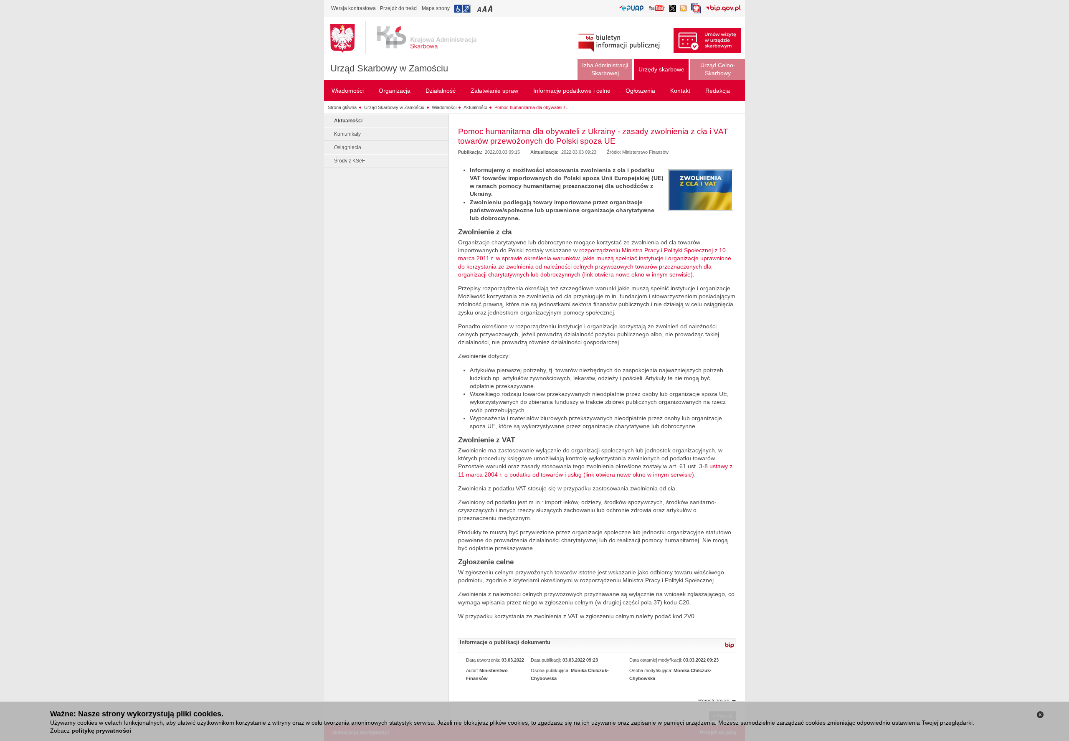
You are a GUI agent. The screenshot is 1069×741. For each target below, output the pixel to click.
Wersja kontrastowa (353, 8)
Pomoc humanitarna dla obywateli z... (532, 107)
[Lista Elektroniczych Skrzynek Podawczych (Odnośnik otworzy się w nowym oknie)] (631, 9)
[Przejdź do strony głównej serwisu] (409, 37)
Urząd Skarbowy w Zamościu (389, 68)
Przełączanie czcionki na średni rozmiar (485, 8)
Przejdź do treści (399, 8)
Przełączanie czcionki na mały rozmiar (480, 8)
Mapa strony (436, 8)
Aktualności (475, 107)
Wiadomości (444, 107)
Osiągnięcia (347, 147)
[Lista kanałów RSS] (683, 9)
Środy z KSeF (349, 161)
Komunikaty (347, 134)
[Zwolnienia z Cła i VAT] (700, 190)
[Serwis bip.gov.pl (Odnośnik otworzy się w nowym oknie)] (723, 9)
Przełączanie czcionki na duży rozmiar (491, 8)
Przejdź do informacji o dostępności (462, 9)
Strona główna (342, 107)
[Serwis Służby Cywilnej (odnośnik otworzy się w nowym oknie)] (696, 11)
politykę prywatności (101, 730)
